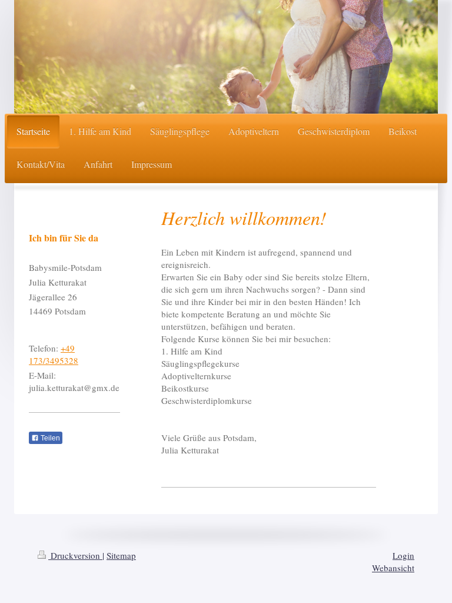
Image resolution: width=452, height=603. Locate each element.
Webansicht (393, 568)
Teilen (49, 438)
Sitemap (121, 555)
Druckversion (75, 555)
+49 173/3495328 (53, 354)
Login (403, 555)
